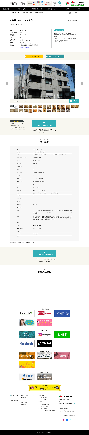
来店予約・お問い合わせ (69, 415)
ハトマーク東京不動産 (43, 406)
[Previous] (7, 83)
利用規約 (40, 402)
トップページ (12, 12)
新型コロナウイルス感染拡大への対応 (47, 410)
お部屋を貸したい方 (43, 399)
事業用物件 (23, 397)
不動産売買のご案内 (43, 397)
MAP (74, 403)
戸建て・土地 (24, 402)
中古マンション (24, 400)
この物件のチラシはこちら (26, 47)
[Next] (82, 83)
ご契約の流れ (41, 395)
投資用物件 (23, 404)
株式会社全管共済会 (43, 408)
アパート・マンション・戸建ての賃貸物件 (24, 12)
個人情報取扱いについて (44, 404)
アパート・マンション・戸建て (27, 395)
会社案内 (40, 401)
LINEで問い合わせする (78, 5)
